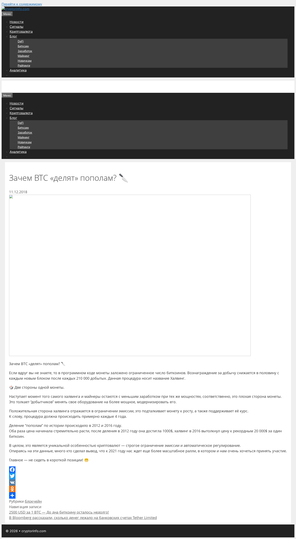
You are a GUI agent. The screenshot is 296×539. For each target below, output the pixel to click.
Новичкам (25, 60)
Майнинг (23, 55)
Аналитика (18, 70)
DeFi (21, 41)
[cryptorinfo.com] (15, 9)
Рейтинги (24, 65)
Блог (13, 36)
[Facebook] (148, 469)
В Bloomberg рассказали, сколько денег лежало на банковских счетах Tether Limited (83, 517)
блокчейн (33, 501)
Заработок (25, 51)
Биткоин (23, 46)
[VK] (148, 482)
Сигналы (16, 27)
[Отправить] (148, 495)
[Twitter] (148, 476)
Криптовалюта (21, 31)
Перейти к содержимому (22, 4)
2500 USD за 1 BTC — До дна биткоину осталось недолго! (59, 512)
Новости (17, 22)
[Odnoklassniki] (148, 489)
